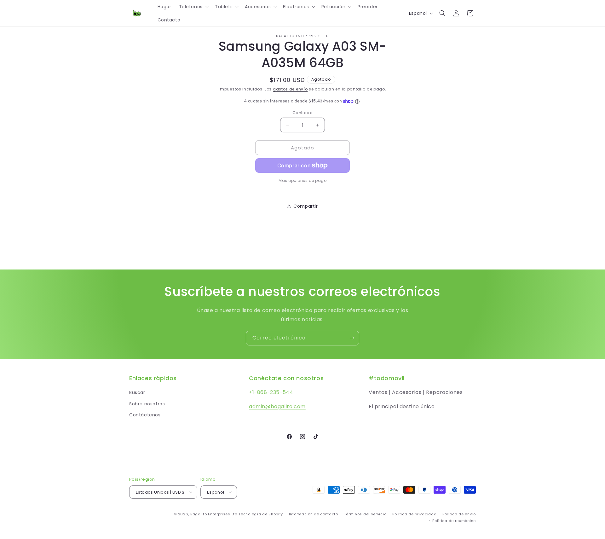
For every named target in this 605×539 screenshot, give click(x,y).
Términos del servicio (365, 514)
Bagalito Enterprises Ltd (214, 514)
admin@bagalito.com (277, 406)
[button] (193, 6)
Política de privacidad (414, 514)
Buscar (137, 392)
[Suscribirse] (352, 338)
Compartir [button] (305, 206)
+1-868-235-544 (271, 392)
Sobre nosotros (147, 404)
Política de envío (459, 514)
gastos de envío (290, 89)
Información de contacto (313, 514)
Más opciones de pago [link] (302, 180)
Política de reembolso (454, 520)
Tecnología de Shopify (261, 514)
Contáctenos (145, 415)
